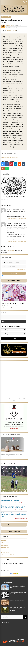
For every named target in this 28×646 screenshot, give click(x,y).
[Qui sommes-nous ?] (11, 573)
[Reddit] (19, 164)
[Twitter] (3, 164)
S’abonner (5, 545)
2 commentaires (9, 27)
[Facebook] (7, 164)
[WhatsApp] (7, 168)
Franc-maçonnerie (6, 16)
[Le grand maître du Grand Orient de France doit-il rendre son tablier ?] (14, 194)
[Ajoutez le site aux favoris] (14, 573)
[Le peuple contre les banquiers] (5, 605)
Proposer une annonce (14, 524)
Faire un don (6, 542)
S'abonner (4, 629)
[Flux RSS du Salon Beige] (15, 573)
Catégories (5, 547)
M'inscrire (24, 275)
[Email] (3, 168)
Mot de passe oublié (21, 269)
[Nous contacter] (12, 573)
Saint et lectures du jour (9, 550)
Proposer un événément (14, 531)
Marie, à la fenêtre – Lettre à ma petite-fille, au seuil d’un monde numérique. (17, 609)
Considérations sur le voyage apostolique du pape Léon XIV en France (17, 586)
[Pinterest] (11, 164)
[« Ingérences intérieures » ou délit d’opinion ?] (5, 597)
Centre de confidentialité (9, 554)
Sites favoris (5, 552)
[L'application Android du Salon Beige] (17, 573)
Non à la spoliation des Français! (13, 303)
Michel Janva (10, 25)
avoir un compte (10, 250)
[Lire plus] (17, 307)
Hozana (14, 400)
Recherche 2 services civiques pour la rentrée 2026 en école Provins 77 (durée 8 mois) (13, 514)
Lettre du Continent (11, 30)
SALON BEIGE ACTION (14, 280)
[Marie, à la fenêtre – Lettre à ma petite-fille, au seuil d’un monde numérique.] (5, 612)
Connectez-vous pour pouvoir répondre (16, 218)
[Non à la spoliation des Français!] (14, 301)
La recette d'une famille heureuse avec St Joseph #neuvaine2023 (13, 398)
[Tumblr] (23, 164)
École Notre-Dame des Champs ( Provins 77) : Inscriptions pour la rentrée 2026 (13, 506)
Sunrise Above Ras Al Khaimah (10, 500)
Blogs (4, 540)
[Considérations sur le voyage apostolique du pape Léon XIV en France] (5, 590)
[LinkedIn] (15, 164)
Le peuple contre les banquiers (17, 600)
